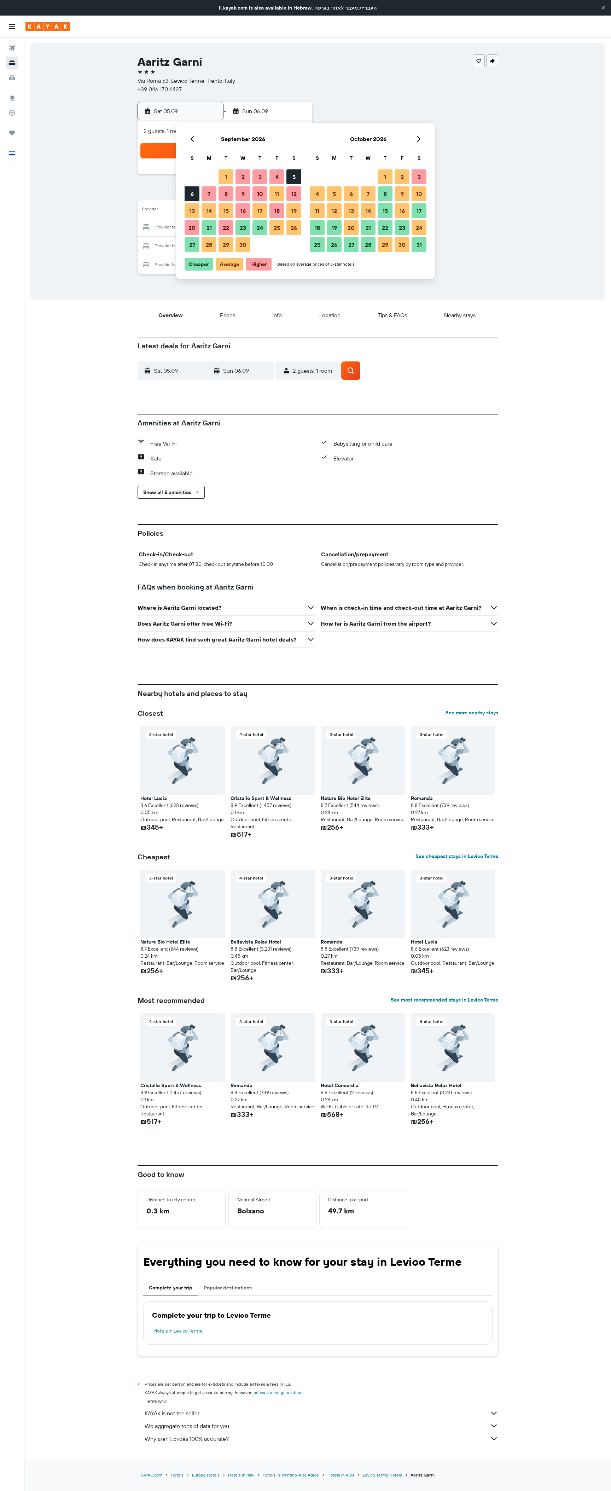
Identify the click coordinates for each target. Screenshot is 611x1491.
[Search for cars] (12, 78)
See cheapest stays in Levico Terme (456, 856)
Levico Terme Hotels (382, 1475)
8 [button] (226, 193)
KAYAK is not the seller (172, 1413)
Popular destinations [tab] (228, 1287)
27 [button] (192, 244)
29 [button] (226, 244)
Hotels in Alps (340, 1475)
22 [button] (226, 227)
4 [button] (277, 176)
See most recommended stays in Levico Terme (444, 1000)
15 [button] (226, 210)
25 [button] (277, 227)
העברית (368, 8)
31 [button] (419, 244)
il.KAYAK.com (150, 1475)
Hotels (177, 1475)
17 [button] (259, 210)
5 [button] (294, 176)
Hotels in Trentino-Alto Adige (291, 1475)
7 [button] (209, 193)
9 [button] (243, 193)
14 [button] (209, 210)
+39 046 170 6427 (160, 89)
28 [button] (209, 244)
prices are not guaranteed (278, 1392)
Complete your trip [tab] (170, 1287)
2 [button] (243, 176)
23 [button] (243, 227)
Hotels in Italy (241, 1475)
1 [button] (226, 176)
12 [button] (294, 193)
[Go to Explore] (12, 98)
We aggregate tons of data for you (187, 1425)
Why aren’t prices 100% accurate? (187, 1438)
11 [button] (277, 193)
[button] (603, 8)
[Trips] (12, 133)
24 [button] (260, 227)
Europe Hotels (206, 1475)
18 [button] (277, 210)
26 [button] (294, 227)
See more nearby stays (472, 712)
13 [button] (192, 210)
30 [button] (242, 244)
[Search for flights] (12, 48)
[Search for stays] (12, 63)
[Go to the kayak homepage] (47, 26)
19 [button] (294, 210)
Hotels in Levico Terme (178, 1331)
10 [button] (260, 193)
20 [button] (192, 227)
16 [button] (243, 210)
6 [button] (192, 193)
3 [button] (260, 176)
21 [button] (209, 227)
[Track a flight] (12, 113)
